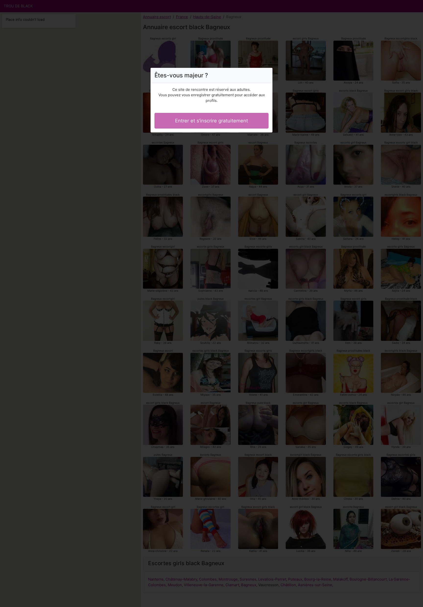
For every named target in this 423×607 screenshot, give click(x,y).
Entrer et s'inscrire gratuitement (211, 121)
